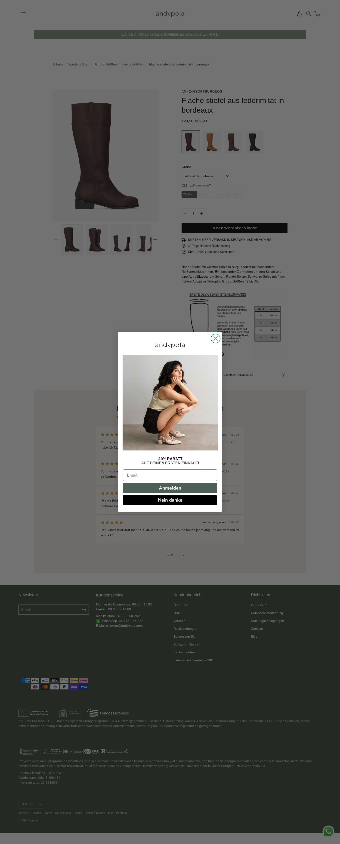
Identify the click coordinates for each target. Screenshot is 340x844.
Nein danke (170, 500)
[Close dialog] (215, 338)
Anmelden (170, 488)
